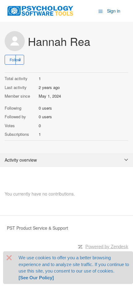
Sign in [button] (113, 11)
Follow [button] (15, 59)
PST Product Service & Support (37, 228)
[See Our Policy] (36, 277)
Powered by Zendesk (106, 246)
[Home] (40, 10)
